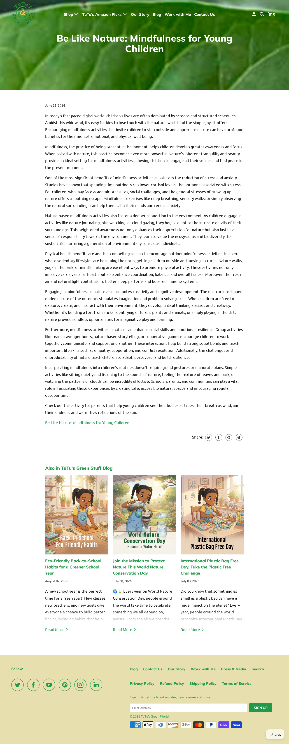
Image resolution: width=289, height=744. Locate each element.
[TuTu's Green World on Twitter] (18, 684)
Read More (55, 629)
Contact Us (204, 14)
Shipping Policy (203, 683)
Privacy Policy (142, 683)
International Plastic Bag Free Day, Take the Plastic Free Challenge (210, 567)
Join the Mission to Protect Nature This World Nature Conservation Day (139, 567)
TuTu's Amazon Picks (102, 14)
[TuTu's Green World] (34, 14)
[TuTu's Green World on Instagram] (81, 684)
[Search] (262, 14)
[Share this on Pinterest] (228, 437)
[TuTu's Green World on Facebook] (34, 684)
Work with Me (178, 14)
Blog (157, 14)
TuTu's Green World (155, 716)
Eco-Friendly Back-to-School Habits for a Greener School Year (73, 567)
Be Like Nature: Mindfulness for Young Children (87, 422)
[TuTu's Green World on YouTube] (50, 684)
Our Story (140, 14)
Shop (69, 14)
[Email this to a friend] (238, 437)
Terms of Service (237, 683)
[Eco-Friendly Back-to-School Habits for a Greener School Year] (76, 514)
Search (258, 669)
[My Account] (254, 14)
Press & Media (233, 669)
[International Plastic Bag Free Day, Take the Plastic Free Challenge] (212, 514)
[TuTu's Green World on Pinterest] (66, 684)
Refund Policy (172, 683)
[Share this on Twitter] (208, 437)
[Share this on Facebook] (218, 437)
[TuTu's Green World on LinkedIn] (97, 684)
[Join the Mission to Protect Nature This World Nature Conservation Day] (144, 514)
